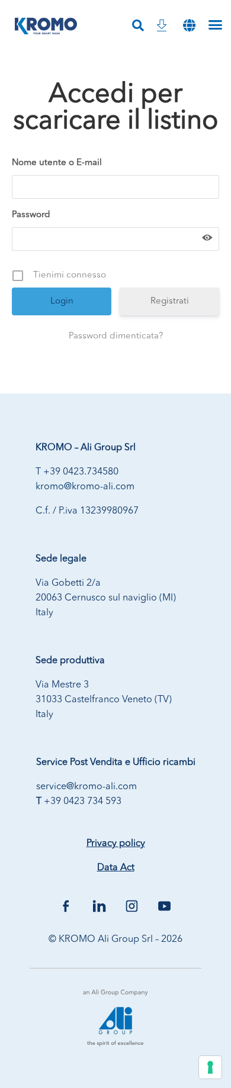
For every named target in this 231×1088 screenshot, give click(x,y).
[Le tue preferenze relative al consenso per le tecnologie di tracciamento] (210, 1067)
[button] (188, 25)
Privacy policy (115, 843)
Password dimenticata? (116, 336)
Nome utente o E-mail (57, 163)
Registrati (169, 301)
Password (31, 215)
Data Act (115, 868)
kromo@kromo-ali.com (85, 487)
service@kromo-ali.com (86, 787)
